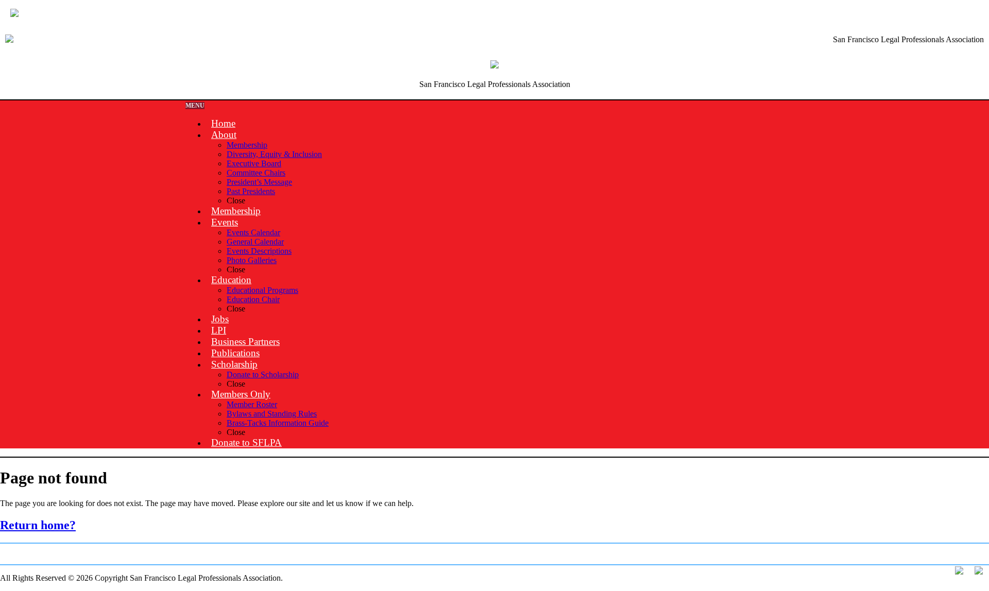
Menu (194, 105)
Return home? (38, 525)
